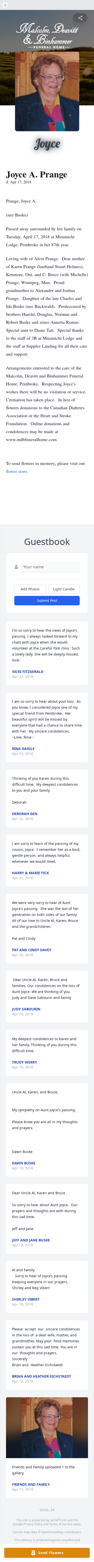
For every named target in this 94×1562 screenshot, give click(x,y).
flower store (16, 471)
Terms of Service (60, 1524)
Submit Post (47, 600)
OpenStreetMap (52, 1532)
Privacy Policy (33, 1524)
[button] (47, 1427)
